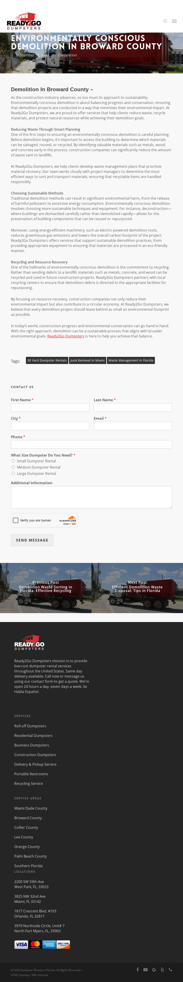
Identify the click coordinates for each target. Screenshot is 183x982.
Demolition (67, 55)
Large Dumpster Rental (36, 473)
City (16, 418)
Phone (18, 437)
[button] (174, 21)
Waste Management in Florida (130, 360)
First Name (22, 400)
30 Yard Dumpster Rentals (47, 360)
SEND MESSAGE (32, 540)
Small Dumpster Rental (36, 461)
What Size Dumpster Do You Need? (43, 455)
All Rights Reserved (68, 970)
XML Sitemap (40, 975)
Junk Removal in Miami (88, 360)
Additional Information (31, 483)
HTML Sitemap (20, 975)
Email (100, 418)
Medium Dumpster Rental (38, 467)
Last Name (105, 400)
